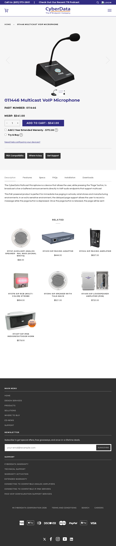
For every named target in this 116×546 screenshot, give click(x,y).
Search (85, 508)
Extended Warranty (16, 479)
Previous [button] (10, 60)
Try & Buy (14, 135)
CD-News (9, 420)
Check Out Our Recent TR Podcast (59, 2)
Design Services (13, 401)
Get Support (53, 156)
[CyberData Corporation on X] (44, 539)
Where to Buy (12, 415)
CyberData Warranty (16, 464)
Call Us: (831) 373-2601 (17, 2)
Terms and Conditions (64, 508)
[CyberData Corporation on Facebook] (51, 540)
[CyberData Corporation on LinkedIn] (71, 539)
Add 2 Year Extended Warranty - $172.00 (32, 130)
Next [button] (105, 60)
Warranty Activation (16, 474)
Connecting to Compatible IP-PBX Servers (28, 489)
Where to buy (35, 156)
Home (8, 24)
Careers (99, 508)
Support (9, 425)
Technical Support (15, 469)
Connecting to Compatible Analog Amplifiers (30, 484)
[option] (58, 60)
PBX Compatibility (15, 156)
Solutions (10, 410)
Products (10, 405)
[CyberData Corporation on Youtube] (65, 540)
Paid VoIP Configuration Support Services (28, 494)
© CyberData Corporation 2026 (30, 508)
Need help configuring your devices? (22, 142)
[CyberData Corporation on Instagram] (58, 540)
